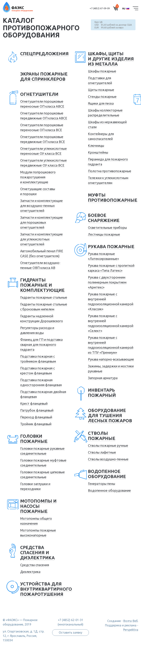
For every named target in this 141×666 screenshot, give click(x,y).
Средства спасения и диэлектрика (37, 552)
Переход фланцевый (36, 417)
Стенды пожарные (102, 96)
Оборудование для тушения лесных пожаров (110, 415)
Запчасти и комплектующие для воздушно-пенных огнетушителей (41, 205)
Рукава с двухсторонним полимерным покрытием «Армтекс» (107, 282)
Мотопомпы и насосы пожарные (38, 506)
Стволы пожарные (101, 436)
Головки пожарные (34, 439)
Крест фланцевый (34, 403)
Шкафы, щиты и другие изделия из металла (111, 59)
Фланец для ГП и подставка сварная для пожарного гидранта (41, 344)
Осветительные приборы (107, 227)
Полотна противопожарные (109, 171)
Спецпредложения (44, 53)
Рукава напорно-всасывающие (111, 359)
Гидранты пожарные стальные (43, 297)
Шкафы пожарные (102, 71)
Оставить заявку (70, 632)
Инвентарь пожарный (102, 393)
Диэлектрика (30, 572)
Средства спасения (34, 565)
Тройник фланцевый (35, 424)
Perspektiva (130, 629)
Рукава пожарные (111, 246)
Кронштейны (98, 152)
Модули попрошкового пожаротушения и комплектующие (38, 177)
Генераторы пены (101, 483)
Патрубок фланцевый (36, 410)
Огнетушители (39, 94)
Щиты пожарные (101, 90)
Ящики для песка (101, 103)
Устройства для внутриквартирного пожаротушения (46, 589)
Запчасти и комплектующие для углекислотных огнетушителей (41, 239)
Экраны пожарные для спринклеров (44, 76)
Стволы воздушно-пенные (108, 459)
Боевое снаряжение (104, 218)
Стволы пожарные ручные (108, 445)
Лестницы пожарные (104, 234)
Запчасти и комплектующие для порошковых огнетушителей (41, 222)
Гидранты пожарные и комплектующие (42, 285)
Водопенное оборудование (107, 474)
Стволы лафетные (102, 452)
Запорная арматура (103, 378)
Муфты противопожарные (112, 198)
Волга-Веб (130, 621)
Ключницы (96, 145)
